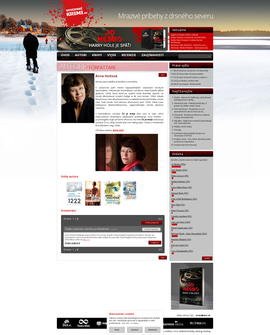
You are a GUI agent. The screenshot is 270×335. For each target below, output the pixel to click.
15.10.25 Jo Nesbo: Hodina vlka (184, 80)
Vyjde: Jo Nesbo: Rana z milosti (184, 34)
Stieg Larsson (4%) (180, 176)
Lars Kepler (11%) (179, 170)
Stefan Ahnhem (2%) (180, 182)
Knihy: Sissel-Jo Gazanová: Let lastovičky (188, 37)
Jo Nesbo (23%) (178, 164)
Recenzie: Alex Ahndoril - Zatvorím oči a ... (189, 45)
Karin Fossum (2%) (180, 211)
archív (207, 258)
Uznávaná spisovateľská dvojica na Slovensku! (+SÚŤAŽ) (189, 134)
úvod (65, 56)
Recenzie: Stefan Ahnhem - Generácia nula (189, 47)
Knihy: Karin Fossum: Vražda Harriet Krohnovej (186, 41)
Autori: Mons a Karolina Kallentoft (185, 50)
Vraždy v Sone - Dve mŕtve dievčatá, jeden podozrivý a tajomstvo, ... (192, 140)
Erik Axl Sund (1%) (179, 245)
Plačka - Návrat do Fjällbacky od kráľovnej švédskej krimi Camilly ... (192, 98)
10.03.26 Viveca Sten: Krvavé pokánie (187, 74)
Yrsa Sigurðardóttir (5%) (182, 251)
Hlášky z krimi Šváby (183, 126)
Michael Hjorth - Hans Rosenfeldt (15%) (189, 234)
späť (162, 75)
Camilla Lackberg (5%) (181, 216)
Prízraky (177, 130)
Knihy (97, 56)
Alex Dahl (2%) (178, 205)
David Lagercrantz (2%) (181, 228)
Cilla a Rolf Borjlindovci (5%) (184, 199)
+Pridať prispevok (152, 223)
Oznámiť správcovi (151, 229)
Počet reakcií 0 (72, 243)
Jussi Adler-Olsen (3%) (181, 187)
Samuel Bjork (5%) (179, 193)
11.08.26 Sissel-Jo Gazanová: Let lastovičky (189, 70)
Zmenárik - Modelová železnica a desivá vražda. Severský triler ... (191, 116)
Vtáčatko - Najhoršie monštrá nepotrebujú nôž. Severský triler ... (192, 122)
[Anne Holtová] (78, 122)
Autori (81, 56)
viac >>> (86, 239)
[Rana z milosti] (112, 49)
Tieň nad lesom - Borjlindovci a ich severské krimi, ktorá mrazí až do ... (189, 110)
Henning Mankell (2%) (181, 240)
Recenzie (129, 56)
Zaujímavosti (152, 56)
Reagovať (154, 242)
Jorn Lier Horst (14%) (180, 222)
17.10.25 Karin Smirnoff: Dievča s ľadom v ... (190, 77)
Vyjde (111, 56)
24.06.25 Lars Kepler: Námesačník (186, 84)
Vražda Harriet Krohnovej (185, 145)
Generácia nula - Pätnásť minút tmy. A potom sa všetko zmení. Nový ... (190, 104)
